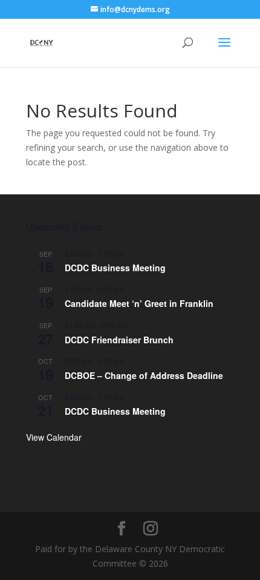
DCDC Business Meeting (115, 268)
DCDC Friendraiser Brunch (119, 340)
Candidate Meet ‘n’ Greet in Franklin (139, 303)
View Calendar (54, 437)
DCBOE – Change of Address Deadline (144, 375)
